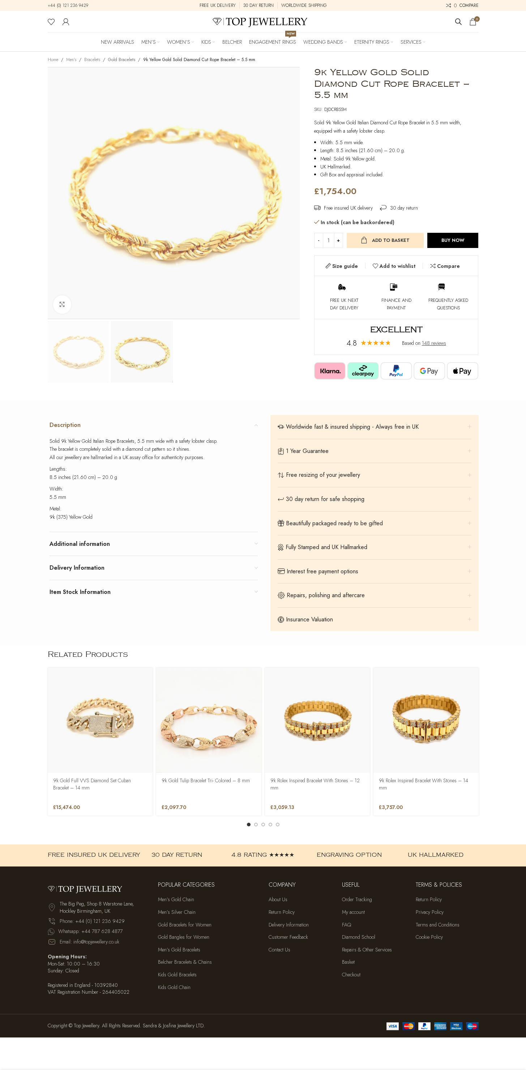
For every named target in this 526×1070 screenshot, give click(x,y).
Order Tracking (357, 899)
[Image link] (87, 888)
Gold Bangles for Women (183, 937)
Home (53, 59)
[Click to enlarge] (62, 304)
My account (353, 912)
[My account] (66, 21)
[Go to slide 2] (256, 824)
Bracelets (92, 59)
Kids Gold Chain (174, 987)
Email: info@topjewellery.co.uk (89, 941)
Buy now (453, 240)
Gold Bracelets (121, 59)
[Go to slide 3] (263, 824)
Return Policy (282, 912)
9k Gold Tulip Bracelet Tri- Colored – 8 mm (206, 780)
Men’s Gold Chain (176, 899)
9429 (82, 5)
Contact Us (279, 949)
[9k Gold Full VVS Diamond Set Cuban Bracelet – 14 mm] (100, 720)
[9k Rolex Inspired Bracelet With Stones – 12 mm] (317, 720)
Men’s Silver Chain (177, 912)
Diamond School (358, 937)
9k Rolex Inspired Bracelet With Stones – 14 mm (423, 784)
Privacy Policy (430, 912)
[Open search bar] (458, 21)
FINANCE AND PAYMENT (396, 304)
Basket (348, 962)
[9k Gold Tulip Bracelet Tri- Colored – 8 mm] (208, 720)
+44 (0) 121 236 (62, 5)
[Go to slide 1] (249, 824)
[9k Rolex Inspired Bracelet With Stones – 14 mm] (426, 720)
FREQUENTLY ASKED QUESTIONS (448, 304)
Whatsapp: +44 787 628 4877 (90, 931)
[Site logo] (263, 21)
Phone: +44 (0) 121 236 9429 (92, 921)
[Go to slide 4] (270, 824)
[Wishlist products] (51, 21)
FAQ (346, 924)
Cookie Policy (429, 937)
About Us (278, 899)
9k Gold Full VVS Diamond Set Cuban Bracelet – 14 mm (92, 784)
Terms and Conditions (437, 924)
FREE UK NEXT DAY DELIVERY (344, 304)
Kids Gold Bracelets (177, 974)
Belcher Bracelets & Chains (185, 962)
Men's (71, 59)
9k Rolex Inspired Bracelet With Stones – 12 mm (315, 784)
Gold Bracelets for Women (184, 924)
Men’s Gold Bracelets (179, 949)
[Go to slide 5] (277, 824)
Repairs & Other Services (367, 949)
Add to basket (391, 240)
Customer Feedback (288, 937)
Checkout (351, 974)
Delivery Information (289, 924)
